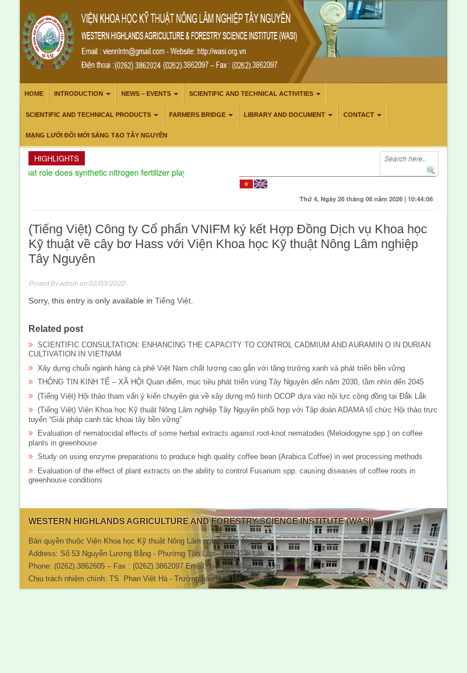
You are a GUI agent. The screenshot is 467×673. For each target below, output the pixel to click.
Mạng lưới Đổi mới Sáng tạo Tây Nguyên (96, 135)
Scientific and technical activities (251, 93)
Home (33, 93)
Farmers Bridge (197, 114)
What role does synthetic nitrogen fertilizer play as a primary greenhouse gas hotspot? (169, 172)
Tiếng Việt (173, 300)
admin (68, 283)
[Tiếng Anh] (260, 183)
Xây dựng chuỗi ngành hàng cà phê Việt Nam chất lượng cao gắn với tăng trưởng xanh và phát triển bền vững (221, 368)
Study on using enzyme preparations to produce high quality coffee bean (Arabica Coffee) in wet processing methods (230, 456)
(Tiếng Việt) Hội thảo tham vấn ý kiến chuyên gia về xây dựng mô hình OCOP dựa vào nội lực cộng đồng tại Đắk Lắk (232, 396)
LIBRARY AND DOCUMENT (284, 114)
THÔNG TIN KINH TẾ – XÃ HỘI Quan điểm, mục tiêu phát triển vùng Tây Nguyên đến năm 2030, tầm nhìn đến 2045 (231, 382)
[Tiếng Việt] (246, 183)
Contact (358, 114)
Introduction (78, 93)
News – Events (146, 93)
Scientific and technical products (88, 114)
